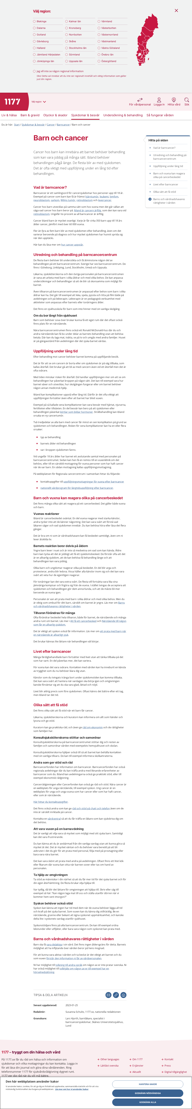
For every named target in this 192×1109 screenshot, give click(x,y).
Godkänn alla (147, 1102)
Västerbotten (108, 27)
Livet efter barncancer (165, 184)
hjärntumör (92, 196)
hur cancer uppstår (72, 244)
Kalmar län (75, 21)
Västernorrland (109, 34)
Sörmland (74, 54)
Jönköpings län (45, 61)
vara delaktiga (54, 944)
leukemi (104, 196)
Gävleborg (43, 41)
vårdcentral (54, 818)
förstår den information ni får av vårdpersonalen (73, 958)
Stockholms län (77, 47)
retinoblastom (84, 200)
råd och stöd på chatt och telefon (91, 808)
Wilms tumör (68, 200)
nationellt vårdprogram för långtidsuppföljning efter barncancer (76, 488)
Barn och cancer (81, 124)
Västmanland (108, 41)
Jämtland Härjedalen (48, 54)
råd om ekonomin (92, 727)
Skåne (72, 41)
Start (17, 124)
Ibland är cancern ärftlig (87, 210)
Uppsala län (75, 61)
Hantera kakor (148, 1084)
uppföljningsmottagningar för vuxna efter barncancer (93, 481)
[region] (96, 1093)
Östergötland (108, 61)
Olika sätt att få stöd (164, 191)
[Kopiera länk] (116, 995)
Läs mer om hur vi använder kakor (71, 1089)
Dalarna (41, 27)
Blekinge (41, 21)
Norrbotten (75, 34)
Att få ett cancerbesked (83, 621)
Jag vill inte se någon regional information (60, 71)
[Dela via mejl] (108, 995)
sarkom (55, 200)
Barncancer (63, 124)
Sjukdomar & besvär (33, 124)
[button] (123, 995)
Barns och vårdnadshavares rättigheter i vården (169, 200)
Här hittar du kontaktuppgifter (50, 802)
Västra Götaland (110, 47)
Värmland (106, 21)
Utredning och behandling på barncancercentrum (169, 156)
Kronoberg (75, 27)
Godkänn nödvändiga (148, 1093)
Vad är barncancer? (164, 147)
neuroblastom (41, 200)
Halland (41, 47)
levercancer (104, 200)
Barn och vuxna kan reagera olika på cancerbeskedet (169, 175)
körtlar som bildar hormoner (76, 412)
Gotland (41, 34)
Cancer (51, 124)
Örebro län (107, 54)
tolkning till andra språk (69, 965)
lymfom (114, 196)
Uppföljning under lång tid (168, 166)
